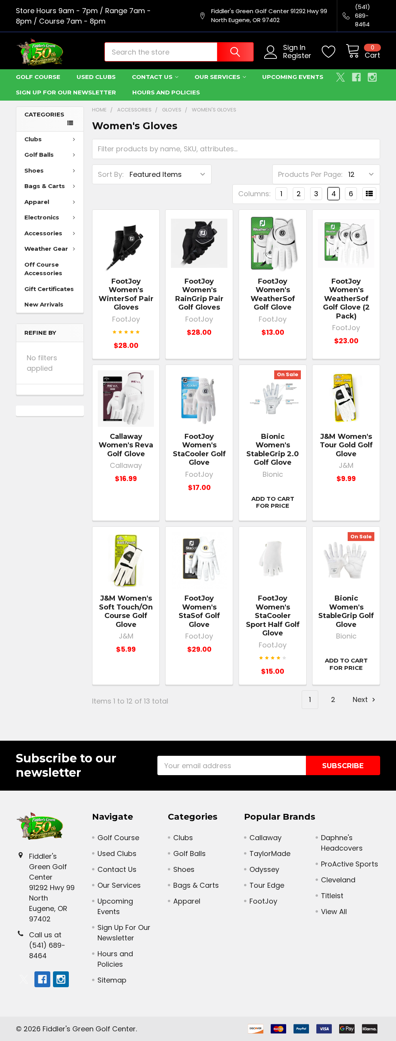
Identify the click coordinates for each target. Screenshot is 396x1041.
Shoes (34, 170)
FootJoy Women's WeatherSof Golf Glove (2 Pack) (346, 298)
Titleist (332, 896)
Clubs (33, 139)
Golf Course (38, 76)
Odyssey (264, 869)
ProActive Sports (349, 864)
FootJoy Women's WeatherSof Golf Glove (273, 294)
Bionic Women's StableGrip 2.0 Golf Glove (272, 449)
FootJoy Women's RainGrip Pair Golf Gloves (199, 294)
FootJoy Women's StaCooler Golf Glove (199, 449)
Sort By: (111, 174)
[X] (340, 77)
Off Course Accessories (43, 269)
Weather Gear (46, 248)
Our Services (217, 76)
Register (297, 56)
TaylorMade (269, 853)
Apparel (36, 201)
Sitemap (111, 980)
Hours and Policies (166, 92)
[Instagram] (372, 77)
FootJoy (263, 901)
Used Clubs (96, 76)
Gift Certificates (49, 289)
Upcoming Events (292, 76)
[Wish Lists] (334, 51)
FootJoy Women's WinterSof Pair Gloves (126, 294)
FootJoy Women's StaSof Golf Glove (199, 611)
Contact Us (152, 76)
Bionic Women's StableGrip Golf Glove (346, 611)
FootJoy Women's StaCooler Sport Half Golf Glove (273, 615)
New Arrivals (43, 304)
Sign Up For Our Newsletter (66, 92)
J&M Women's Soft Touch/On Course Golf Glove (126, 611)
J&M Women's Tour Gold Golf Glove (346, 445)
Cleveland (338, 880)
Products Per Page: (310, 174)
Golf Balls (39, 154)
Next (361, 699)
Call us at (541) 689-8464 (47, 945)
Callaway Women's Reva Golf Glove (126, 445)
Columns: (254, 194)
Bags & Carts (44, 186)
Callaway (265, 837)
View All (334, 911)
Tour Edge (266, 885)
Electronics (41, 217)
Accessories (43, 233)
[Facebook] (356, 77)
